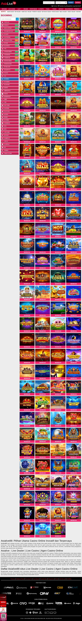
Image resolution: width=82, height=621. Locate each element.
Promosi (76, 9)
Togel (48, 9)
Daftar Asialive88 (10, 568)
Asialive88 (4, 543)
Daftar (78, 2)
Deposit (61, 9)
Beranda (4, 9)
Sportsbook (33, 9)
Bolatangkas (69, 9)
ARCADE (26, 9)
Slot (19, 9)
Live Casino (11, 9)
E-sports (41, 9)
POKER (54, 9)
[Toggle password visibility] (65, 3)
